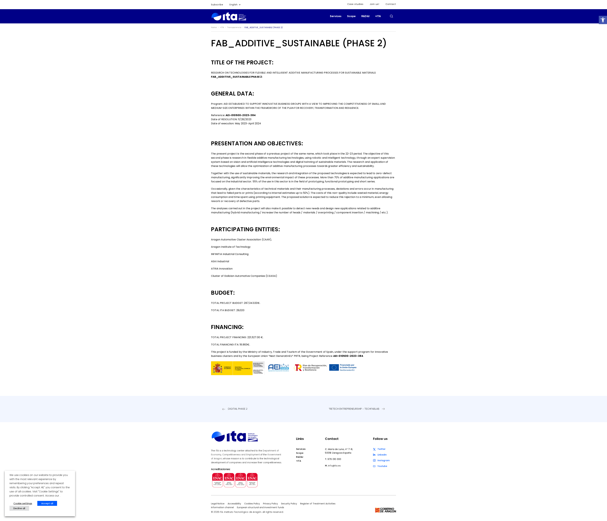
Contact (391, 4)
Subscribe (217, 4)
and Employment (250, 454)
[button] (603, 20)
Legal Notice (217, 503)
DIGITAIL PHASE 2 (237, 409)
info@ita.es (334, 465)
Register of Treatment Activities (317, 503)
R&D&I (365, 16)
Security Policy (289, 503)
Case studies (355, 4)
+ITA (378, 16)
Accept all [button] (47, 503)
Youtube (382, 466)
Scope (351, 16)
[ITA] (229, 20)
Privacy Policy (270, 503)
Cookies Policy (252, 503)
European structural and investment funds (260, 507)
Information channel (222, 507)
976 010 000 (334, 459)
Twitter (381, 449)
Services (335, 16)
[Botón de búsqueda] (391, 16)
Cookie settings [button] (22, 503)
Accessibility (234, 503)
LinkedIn (382, 454)
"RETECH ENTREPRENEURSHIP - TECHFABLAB (354, 409)
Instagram (383, 460)
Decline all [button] (19, 508)
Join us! (374, 4)
